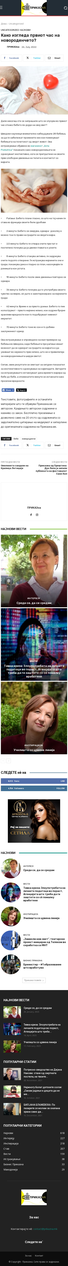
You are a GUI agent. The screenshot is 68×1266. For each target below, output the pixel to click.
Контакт (39, 1255)
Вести (33, 661)
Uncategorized (16, 23)
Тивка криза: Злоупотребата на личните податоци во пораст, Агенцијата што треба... (42, 1028)
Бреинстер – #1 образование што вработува (42, 966)
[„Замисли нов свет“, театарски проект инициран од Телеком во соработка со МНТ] (11, 940)
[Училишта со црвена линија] (34, 718)
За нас (28, 1255)
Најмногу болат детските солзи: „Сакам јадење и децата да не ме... (43, 1091)
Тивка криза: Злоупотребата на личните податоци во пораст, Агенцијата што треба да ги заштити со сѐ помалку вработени (34, 671)
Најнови (25, 30)
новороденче (29, 438)
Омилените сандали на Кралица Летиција (14, 467)
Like (63, 781)
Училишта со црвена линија (34, 750)
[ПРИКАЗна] (3, 47)
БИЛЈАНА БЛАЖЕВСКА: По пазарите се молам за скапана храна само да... (42, 1108)
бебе (16, 438)
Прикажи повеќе (32, 980)
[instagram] (37, 514)
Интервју (33, 598)
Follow (60, 788)
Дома (4, 23)
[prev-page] (3, 761)
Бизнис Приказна (32, 961)
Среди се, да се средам (34, 603)
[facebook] (31, 514)
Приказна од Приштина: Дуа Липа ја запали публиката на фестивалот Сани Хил (51, 469)
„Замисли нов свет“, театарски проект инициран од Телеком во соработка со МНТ (44, 942)
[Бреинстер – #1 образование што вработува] (11, 964)
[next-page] (8, 761)
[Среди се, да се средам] (34, 571)
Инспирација (33, 745)
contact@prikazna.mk (45, 1229)
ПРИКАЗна (13, 47)
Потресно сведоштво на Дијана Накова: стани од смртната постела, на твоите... (43, 1073)
